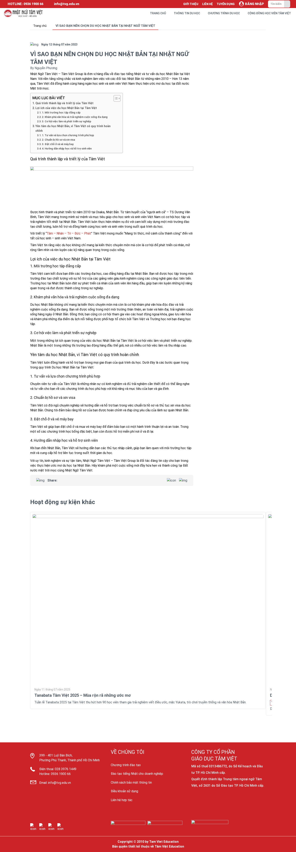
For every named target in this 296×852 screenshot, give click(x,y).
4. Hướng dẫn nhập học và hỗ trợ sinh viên (67, 148)
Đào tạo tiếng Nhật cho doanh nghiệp (137, 774)
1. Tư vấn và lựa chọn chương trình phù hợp (68, 135)
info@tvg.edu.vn (59, 783)
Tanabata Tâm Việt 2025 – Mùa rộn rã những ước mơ (82, 695)
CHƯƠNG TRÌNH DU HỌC (224, 13)
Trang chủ (40, 26)
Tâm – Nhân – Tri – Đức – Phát (69, 233)
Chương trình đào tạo (126, 765)
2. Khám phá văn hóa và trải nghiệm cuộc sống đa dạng (75, 116)
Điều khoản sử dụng (124, 791)
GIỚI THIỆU (190, 4)
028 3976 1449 (65, 769)
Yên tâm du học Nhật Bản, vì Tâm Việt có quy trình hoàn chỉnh (73, 129)
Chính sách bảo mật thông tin (131, 782)
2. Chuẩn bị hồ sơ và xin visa (58, 139)
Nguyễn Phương (46, 68)
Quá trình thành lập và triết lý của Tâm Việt (64, 103)
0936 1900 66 (61, 774)
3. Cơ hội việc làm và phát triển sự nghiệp (66, 121)
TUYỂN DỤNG (226, 4)
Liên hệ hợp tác (121, 800)
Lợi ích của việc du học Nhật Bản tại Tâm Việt (66, 108)
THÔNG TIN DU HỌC (187, 13)
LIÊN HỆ (207, 4)
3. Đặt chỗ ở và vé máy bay (57, 144)
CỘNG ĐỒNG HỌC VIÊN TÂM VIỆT (269, 13)
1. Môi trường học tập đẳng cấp (61, 112)
